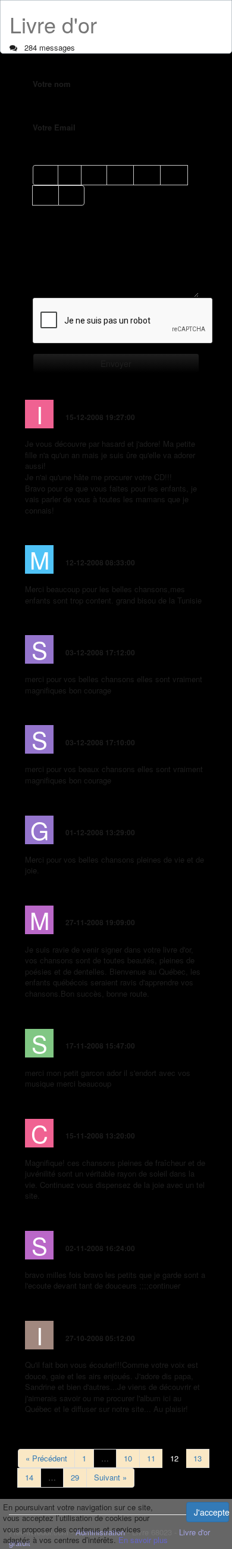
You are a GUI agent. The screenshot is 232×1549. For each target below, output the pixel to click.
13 (197, 1458)
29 (75, 1477)
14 (29, 1477)
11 (151, 1458)
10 (128, 1458)
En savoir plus (143, 1539)
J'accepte (212, 1512)
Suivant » (110, 1477)
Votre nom (52, 84)
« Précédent (46, 1458)
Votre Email (54, 127)
